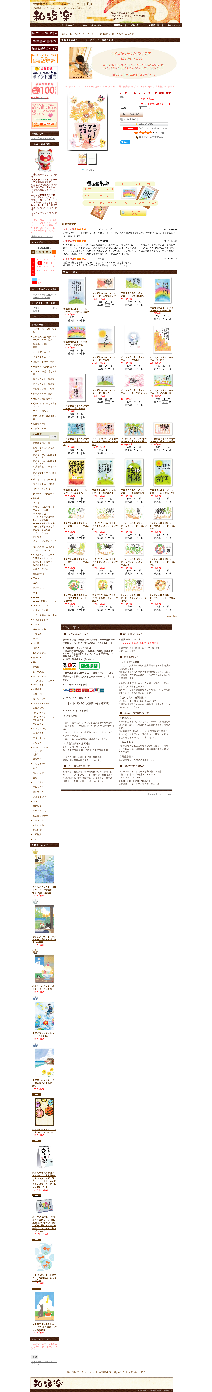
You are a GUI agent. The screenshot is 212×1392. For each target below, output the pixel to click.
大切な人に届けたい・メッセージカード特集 (45, 338)
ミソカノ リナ (40, 728)
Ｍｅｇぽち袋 (39, 513)
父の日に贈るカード (42, 411)
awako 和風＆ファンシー (45, 601)
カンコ (36, 801)
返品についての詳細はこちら (153, 128)
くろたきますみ (40, 619)
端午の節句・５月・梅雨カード (45, 405)
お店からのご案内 (137, 1372)
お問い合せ (135, 25)
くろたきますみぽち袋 (43, 517)
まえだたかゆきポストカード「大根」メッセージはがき (76, 526)
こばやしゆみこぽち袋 (43, 507)
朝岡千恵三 (38, 671)
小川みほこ (38, 723)
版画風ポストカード (42, 565)
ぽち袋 (36, 503)
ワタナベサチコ (40, 605)
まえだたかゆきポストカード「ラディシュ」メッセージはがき (134, 562)
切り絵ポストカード (42, 561)
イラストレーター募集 (43, 303)
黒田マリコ (38, 792)
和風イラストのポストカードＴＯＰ (78, 34)
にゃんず (37, 751)
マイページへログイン (93, 25)
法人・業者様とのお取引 (45, 289)
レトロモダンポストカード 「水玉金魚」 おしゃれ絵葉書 (44, 1277)
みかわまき (38, 684)
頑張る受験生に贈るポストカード (45, 468)
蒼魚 (35, 662)
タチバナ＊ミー (40, 713)
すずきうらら (39, 811)
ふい (35, 839)
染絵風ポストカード (42, 558)
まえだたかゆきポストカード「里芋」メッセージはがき (76, 562)
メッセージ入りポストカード (45, 542)
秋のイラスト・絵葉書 (43, 379)
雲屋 (35, 777)
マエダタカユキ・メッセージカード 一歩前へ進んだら (76, 442)
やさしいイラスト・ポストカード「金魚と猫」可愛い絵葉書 (44, 939)
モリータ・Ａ (39, 738)
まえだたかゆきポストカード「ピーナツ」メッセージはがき (134, 598)
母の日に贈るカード (42, 398)
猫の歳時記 (38, 573)
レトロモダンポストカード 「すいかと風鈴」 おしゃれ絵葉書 (44, 1327)
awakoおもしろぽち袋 (44, 523)
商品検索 (37, 434)
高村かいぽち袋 (40, 510)
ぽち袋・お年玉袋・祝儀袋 (45, 330)
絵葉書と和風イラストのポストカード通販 (63, 4)
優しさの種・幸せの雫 (43, 547)
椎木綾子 (37, 806)
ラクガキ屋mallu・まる (45, 615)
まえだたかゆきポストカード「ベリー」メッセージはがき (162, 562)
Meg (35, 592)
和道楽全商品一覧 (41, 443)
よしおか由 (38, 825)
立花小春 (37, 689)
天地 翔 (37, 694)
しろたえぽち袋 (40, 520)
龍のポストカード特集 (43, 362)
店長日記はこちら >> (42, 236)
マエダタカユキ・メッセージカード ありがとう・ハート (134, 393)
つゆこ (36, 648)
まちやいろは (39, 588)
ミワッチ (37, 743)
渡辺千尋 (37, 758)
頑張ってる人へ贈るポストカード (45, 449)
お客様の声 (154, 25)
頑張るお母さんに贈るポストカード (45, 456)
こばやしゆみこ (40, 569)
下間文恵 (37, 634)
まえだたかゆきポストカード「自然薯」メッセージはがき (162, 526)
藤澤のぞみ (38, 708)
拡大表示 (90, 170)
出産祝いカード (40, 428)
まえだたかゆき (40, 533)
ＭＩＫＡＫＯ (39, 676)
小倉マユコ (38, 624)
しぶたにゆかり (40, 815)
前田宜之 (37, 537)
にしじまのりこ (40, 763)
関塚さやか (38, 787)
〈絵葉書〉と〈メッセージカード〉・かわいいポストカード (62, 8)
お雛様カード (39, 423)
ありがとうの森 (40, 610)
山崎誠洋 (37, 834)
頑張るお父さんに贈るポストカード (45, 462)
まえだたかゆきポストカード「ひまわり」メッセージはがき (105, 598)
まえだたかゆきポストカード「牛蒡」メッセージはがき (105, 562)
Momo (35, 638)
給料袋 (36, 498)
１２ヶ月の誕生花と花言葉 (45, 373)
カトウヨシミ (39, 698)
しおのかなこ (39, 653)
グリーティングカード (43, 493)
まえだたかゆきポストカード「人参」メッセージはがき (134, 526)
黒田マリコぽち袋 (41, 530)
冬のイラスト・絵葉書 (43, 384)
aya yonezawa (41, 703)
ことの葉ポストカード (43, 680)
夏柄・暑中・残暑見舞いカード (45, 417)
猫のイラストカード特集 (45, 479)
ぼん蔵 (36, 643)
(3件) (162, 132)
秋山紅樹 (37, 830)
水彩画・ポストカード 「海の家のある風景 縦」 (43, 1083)
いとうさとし (39, 782)
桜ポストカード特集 (42, 393)
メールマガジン (40, 1339)
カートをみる (67, 25)
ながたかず (38, 773)
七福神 (36, 754)
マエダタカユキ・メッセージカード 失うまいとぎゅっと (105, 442)
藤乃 (35, 768)
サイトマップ (173, 25)
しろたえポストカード (43, 554)
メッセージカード (41, 550)
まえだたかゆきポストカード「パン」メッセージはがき (162, 598)
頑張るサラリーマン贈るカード (45, 474)
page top (172, 616)
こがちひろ (38, 820)
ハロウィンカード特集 (43, 389)
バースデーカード (41, 352)
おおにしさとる (40, 747)
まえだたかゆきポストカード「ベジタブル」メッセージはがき (76, 598)
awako (36, 597)
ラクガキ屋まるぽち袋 (43, 526)
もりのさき (38, 733)
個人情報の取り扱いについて (81, 1372)
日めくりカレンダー (42, 489)
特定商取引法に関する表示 (111, 1372)
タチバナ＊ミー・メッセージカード (45, 718)
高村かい (37, 578)
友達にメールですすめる (151, 137)
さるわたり (38, 583)
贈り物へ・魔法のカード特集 (45, 345)
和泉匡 (36, 667)
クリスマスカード (41, 357)
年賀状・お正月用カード (45, 366)
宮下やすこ (38, 657)
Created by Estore (159, 794)
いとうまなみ (39, 796)
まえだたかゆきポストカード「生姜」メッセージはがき (105, 526)
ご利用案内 (116, 25)
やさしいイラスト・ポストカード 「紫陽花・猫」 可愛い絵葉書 (44, 890)
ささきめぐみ (39, 629)
